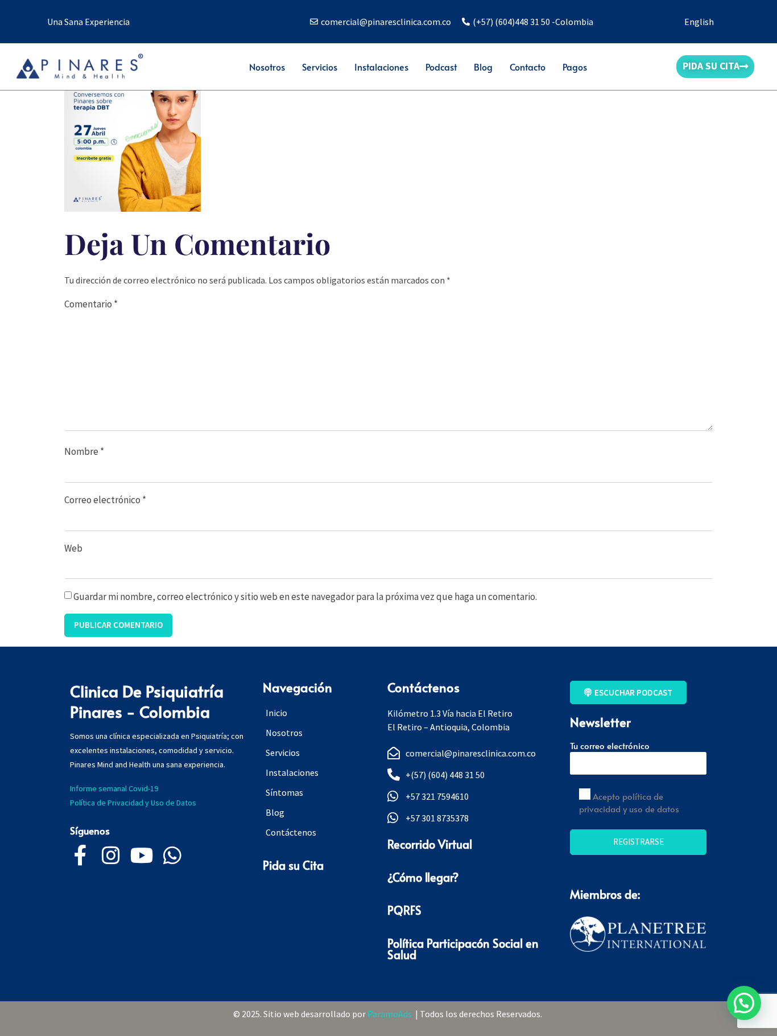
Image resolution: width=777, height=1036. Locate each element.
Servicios (319, 66)
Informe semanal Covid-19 (114, 788)
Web (73, 548)
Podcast (441, 66)
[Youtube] (141, 855)
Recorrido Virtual (429, 844)
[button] (744, 1003)
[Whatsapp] (172, 855)
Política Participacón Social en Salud (463, 949)
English (699, 21)
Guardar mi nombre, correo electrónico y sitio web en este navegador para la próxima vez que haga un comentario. (305, 596)
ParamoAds (391, 1013)
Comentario (91, 304)
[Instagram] (111, 855)
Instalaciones (381, 66)
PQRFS (404, 910)
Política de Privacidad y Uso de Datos (135, 802)
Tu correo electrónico (610, 745)
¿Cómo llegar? (422, 877)
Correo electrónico (105, 500)
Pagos (575, 66)
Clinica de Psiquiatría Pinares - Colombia (147, 701)
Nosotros (267, 66)
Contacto (527, 66)
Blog (483, 66)
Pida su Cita (293, 865)
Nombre (84, 451)
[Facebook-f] (80, 855)
